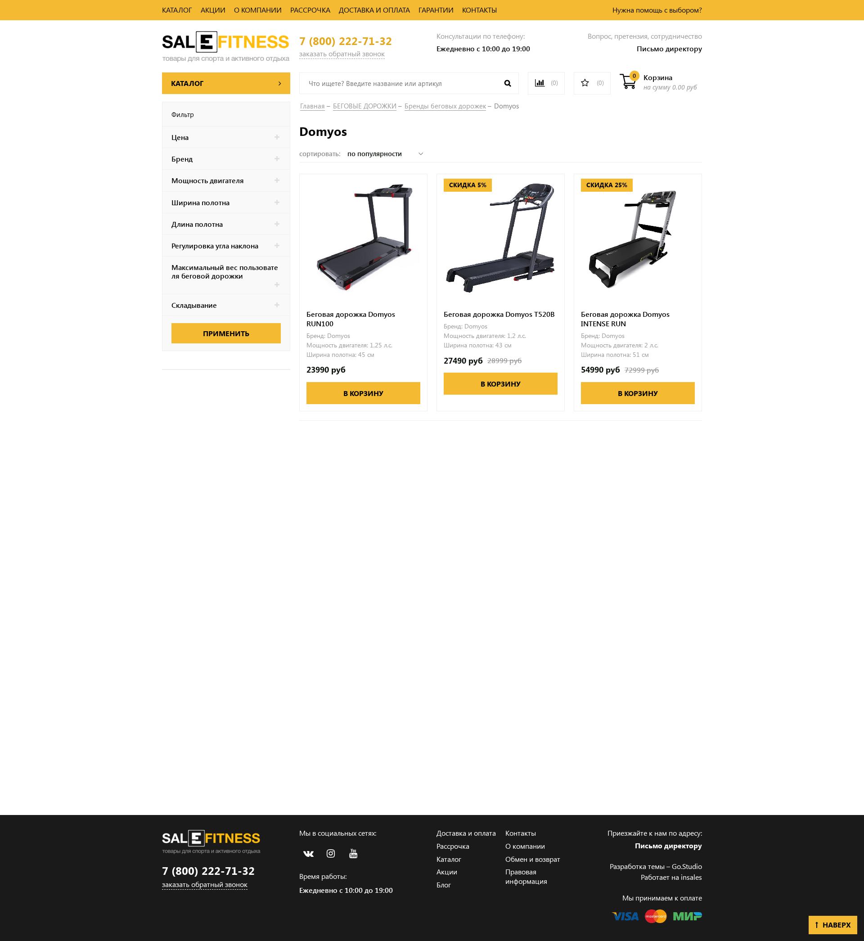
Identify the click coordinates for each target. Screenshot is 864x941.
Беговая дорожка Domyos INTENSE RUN (625, 319)
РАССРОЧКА (310, 9)
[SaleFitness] (226, 45)
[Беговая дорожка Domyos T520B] (501, 238)
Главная (312, 105)
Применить (226, 333)
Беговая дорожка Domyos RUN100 (350, 319)
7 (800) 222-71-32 (345, 41)
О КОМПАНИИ (258, 9)
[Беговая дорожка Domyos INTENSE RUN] (638, 238)
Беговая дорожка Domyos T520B (499, 314)
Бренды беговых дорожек (445, 105)
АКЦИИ (213, 9)
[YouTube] (353, 854)
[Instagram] (331, 854)
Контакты (520, 832)
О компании (525, 846)
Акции (446, 871)
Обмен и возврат (532, 859)
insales (691, 877)
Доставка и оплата (466, 832)
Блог (443, 884)
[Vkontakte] (308, 854)
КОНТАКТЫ (479, 9)
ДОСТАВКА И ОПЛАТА (374, 9)
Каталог (448, 859)
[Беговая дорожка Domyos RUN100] (363, 238)
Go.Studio (687, 866)
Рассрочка (452, 846)
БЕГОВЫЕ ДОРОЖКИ (364, 105)
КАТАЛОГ (177, 9)
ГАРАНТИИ (436, 9)
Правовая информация (526, 876)
